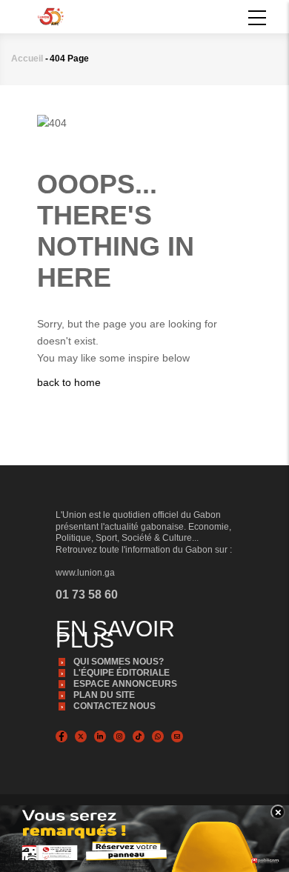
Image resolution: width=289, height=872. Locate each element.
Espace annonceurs (125, 684)
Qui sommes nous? (118, 661)
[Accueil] (50, 15)
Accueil (27, 58)
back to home (69, 382)
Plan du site (104, 695)
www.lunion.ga (85, 573)
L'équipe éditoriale (121, 673)
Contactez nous (114, 706)
